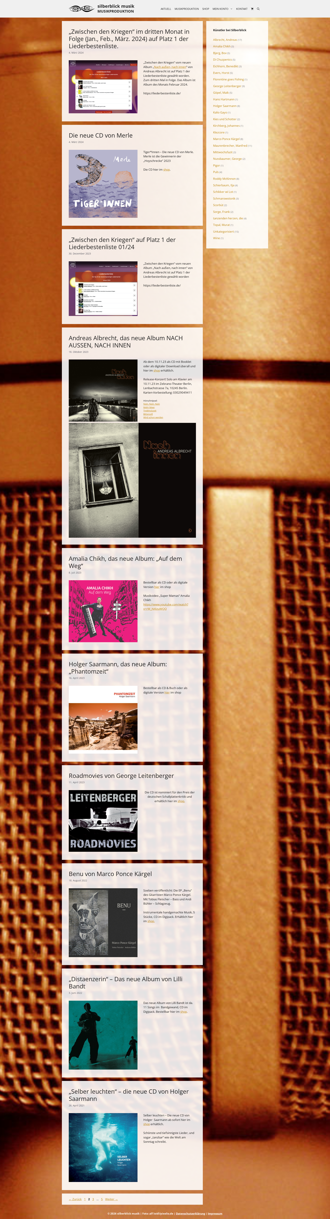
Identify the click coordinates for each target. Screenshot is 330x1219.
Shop (205, 9)
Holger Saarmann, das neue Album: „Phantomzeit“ (118, 667)
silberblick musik (115, 6)
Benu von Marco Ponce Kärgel (110, 874)
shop (166, 169)
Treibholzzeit (149, 410)
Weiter (111, 1199)
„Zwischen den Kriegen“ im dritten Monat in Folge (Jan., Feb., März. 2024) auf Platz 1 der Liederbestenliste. (129, 38)
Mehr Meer (149, 407)
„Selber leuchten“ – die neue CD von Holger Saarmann (129, 1095)
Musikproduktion (187, 9)
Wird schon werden (153, 417)
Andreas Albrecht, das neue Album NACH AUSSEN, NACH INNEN (126, 341)
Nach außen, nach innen (170, 67)
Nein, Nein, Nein (151, 403)
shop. (181, 801)
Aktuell (166, 9)
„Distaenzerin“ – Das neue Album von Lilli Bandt (126, 982)
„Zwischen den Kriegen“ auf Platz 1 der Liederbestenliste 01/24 (122, 243)
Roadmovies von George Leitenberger (121, 776)
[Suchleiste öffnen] (258, 9)
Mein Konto (220, 9)
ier (158, 587)
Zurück (75, 1199)
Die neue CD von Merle (101, 135)
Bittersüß (148, 414)
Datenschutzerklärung (190, 1213)
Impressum (215, 1213)
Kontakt (242, 9)
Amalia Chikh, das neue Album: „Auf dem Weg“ (125, 562)
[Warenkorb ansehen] (252, 9)
